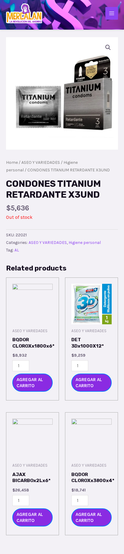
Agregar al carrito (30, 382)
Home (12, 162)
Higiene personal (85, 242)
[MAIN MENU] (111, 13)
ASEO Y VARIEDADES (40, 162)
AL (16, 250)
